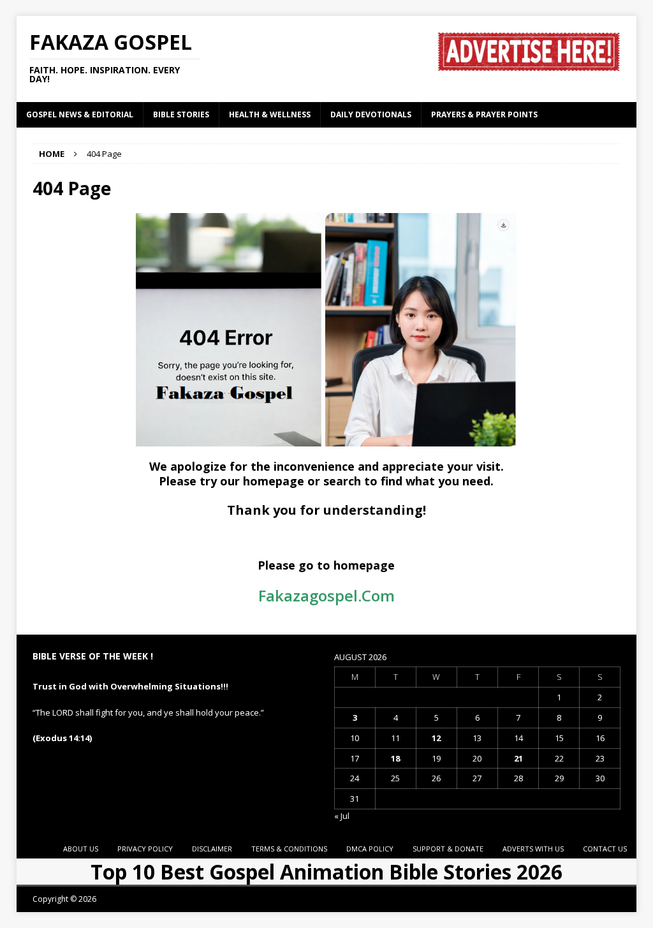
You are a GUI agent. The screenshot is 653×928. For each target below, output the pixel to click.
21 (518, 758)
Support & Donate (448, 848)
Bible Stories (181, 114)
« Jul (341, 815)
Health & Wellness (270, 114)
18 (395, 758)
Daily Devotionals (370, 114)
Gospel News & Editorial (79, 114)
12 (436, 738)
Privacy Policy (145, 848)
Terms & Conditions (289, 848)
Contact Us (605, 848)
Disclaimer (212, 848)
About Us (80, 848)
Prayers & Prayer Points (484, 114)
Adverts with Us (533, 848)
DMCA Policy (369, 848)
